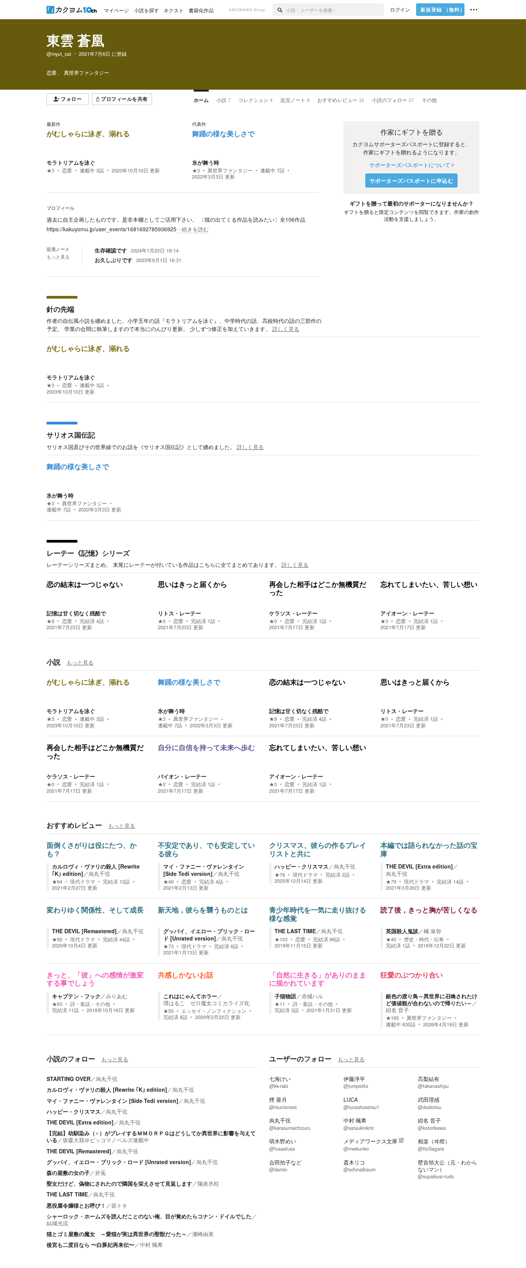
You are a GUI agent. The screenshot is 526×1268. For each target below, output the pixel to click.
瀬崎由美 (203, 1234)
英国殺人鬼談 (402, 931)
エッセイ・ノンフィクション (213, 1010)
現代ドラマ (82, 881)
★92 (57, 939)
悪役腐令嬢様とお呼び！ (76, 1205)
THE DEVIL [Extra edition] (419, 866)
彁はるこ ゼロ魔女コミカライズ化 (206, 1003)
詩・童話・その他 (90, 1004)
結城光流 (57, 1223)
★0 (162, 621)
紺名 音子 (397, 1010)
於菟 (100, 1172)
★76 (280, 875)
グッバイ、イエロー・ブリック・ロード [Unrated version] (209, 934)
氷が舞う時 (205, 162)
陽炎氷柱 (208, 1183)
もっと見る (58, 257)
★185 (392, 1018)
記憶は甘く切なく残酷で (76, 613)
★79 (391, 882)
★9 (50, 621)
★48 (168, 882)
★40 (391, 939)
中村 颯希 (151, 1244)
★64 (57, 882)
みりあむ (116, 996)
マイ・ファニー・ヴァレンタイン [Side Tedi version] (203, 869)
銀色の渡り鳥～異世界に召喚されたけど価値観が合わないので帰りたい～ (431, 999)
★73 (168, 946)
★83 (57, 1004)
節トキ (119, 1205)
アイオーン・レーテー (407, 613)
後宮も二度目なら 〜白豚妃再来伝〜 (90, 1244)
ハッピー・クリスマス (301, 866)
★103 (281, 939)
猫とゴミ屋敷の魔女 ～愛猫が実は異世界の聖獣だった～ (117, 1234)
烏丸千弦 (99, 873)
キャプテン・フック (76, 996)
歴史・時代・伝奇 (424, 939)
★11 (280, 1004)
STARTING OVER (68, 1079)
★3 (50, 170)
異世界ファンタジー (230, 170)
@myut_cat (59, 54)
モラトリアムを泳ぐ (71, 162)
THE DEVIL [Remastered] (84, 931)
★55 (168, 1011)
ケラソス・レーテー (293, 613)
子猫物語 (285, 996)
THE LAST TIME (295, 931)
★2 (162, 784)
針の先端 (60, 309)
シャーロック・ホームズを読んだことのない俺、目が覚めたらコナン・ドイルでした (149, 1216)
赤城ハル (312, 996)
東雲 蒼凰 (75, 40)
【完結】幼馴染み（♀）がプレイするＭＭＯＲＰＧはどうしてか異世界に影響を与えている (151, 1136)
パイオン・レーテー (182, 776)
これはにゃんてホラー (190, 996)
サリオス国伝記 (71, 435)
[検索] (279, 9)
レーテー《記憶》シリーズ (88, 553)
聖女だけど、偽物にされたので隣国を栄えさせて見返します (119, 1183)
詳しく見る (285, 328)
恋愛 (67, 170)
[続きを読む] (183, 224)
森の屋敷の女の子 (68, 1172)
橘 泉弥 (432, 931)
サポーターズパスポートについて (409, 165)
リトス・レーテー (179, 613)
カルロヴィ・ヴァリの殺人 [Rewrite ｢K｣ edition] (107, 1089)
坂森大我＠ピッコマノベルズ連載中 (106, 1140)
